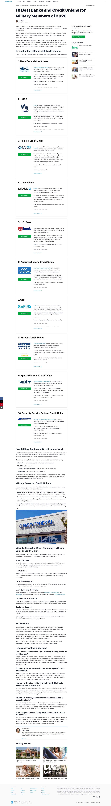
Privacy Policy (87, 802)
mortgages (19, 594)
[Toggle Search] (105, 1)
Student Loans (33, 790)
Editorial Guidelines (45, 794)
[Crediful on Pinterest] (99, 797)
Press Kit (43, 792)
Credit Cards (13, 794)
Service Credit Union (40, 343)
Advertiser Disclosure (90, 5)
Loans (21, 794)
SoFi (35, 306)
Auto (21, 788)
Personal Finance (34, 788)
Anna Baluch (21, 20)
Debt (12, 792)
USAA (35, 105)
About (42, 788)
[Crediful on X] (96, 797)
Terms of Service (79, 802)
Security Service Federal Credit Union (44, 419)
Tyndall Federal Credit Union (42, 381)
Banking (17, 5)
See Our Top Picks (78, 37)
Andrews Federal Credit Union (42, 268)
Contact (43, 790)
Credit (12, 788)
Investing (22, 792)
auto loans (47, 592)
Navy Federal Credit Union (41, 67)
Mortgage (22, 790)
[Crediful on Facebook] (94, 797)
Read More (37, 90)
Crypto (31, 792)
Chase (35, 188)
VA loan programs (60, 594)
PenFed (36, 148)
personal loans (55, 592)
